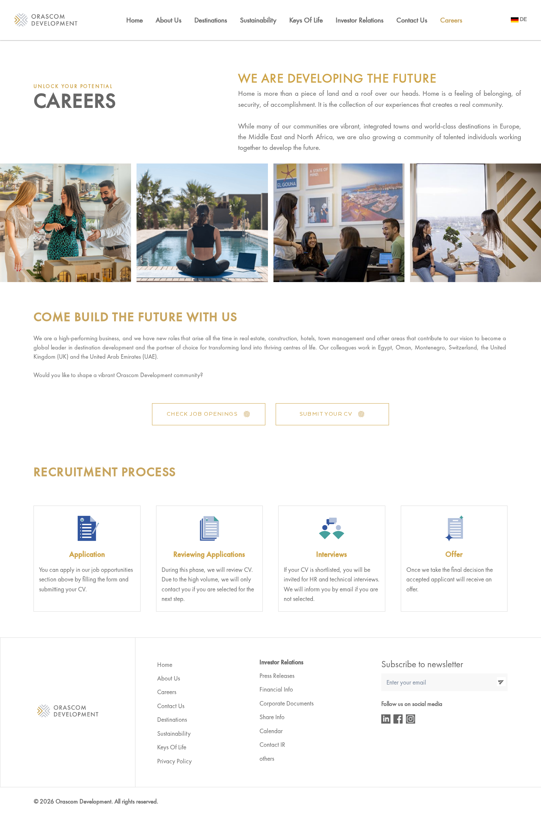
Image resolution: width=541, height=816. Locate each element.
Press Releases (276, 676)
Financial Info (276, 689)
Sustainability (174, 733)
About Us (168, 20)
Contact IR (272, 745)
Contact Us (411, 20)
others (266, 759)
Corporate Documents (286, 703)
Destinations (210, 20)
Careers (451, 20)
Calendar (271, 731)
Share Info (271, 717)
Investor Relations (359, 20)
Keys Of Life (306, 20)
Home (134, 20)
